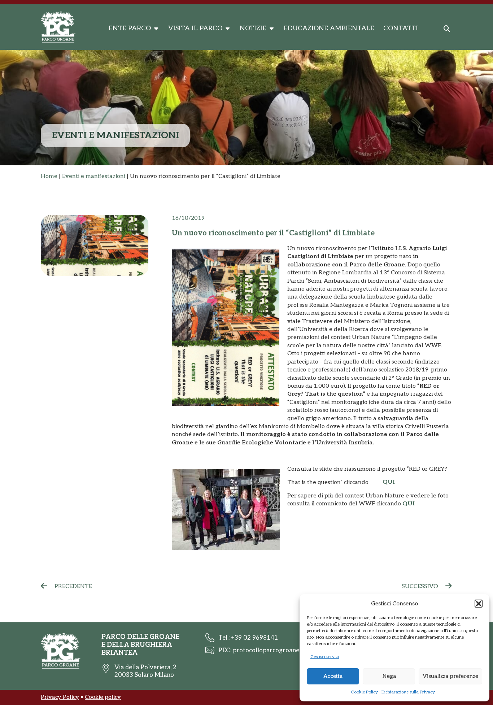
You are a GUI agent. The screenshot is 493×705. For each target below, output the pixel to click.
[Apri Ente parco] (156, 28)
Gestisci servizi (324, 657)
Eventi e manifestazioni (93, 176)
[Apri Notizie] (271, 28)
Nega (389, 676)
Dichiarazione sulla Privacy (408, 692)
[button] (478, 603)
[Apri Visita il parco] (227, 28)
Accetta (333, 676)
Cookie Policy (364, 692)
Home (49, 176)
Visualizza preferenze (450, 676)
